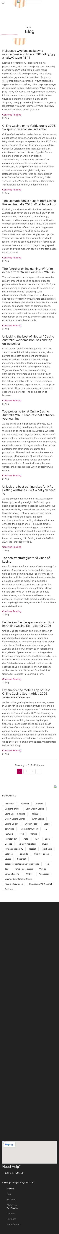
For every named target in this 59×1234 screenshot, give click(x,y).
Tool (47, 864)
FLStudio (9, 834)
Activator (25, 803)
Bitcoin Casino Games (15, 819)
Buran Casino (38, 819)
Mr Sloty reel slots (27, 844)
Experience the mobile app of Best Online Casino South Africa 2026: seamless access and (26, 693)
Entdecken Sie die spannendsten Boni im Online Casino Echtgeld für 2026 (28, 624)
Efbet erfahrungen (29, 829)
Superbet (21, 859)
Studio (8, 859)
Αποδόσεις (44, 874)
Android (39, 803)
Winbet (29, 874)
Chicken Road (31, 824)
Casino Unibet (11, 824)
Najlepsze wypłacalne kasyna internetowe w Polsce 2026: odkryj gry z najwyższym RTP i (29, 54)
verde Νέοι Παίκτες (24, 869)
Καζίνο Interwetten (14, 884)
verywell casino (12, 874)
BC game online (12, 809)
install (26, 839)
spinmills (24, 854)
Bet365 (34, 814)
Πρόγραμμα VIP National (40, 884)
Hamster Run (11, 839)
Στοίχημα (9, 889)
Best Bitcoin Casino (35, 809)
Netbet (32, 849)
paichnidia (47, 849)
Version (42, 869)
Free (22, 834)
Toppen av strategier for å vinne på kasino (26, 559)
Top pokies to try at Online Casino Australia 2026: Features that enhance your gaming (28, 415)
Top (6, 869)
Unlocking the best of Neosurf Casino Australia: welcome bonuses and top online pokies (28, 340)
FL (45, 829)
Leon (47, 839)
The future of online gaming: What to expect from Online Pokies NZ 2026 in (28, 270)
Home (28, 27)
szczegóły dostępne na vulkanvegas (22, 864)
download (9, 829)
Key (37, 839)
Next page (39, 771)
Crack (46, 824)
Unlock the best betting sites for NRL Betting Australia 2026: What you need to (29, 490)
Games (33, 834)
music (45, 844)
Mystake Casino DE (14, 849)
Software (9, 854)
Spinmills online (41, 854)
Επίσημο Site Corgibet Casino (19, 879)
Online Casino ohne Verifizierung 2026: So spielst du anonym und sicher (29, 127)
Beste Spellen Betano (15, 814)
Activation (9, 803)
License (8, 844)
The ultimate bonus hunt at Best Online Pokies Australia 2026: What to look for (29, 202)
